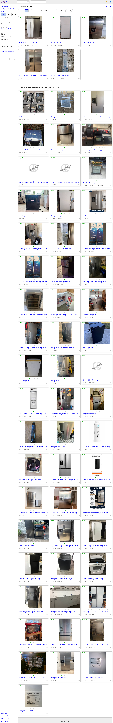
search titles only (7, 18)
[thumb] (23, 10)
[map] (30, 10)
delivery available (7, 47)
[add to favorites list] (20, 45)
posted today (6, 22)
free (3, 34)
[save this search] (110, 6)
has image (5, 20)
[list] (20, 10)
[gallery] (26, 10)
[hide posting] (47, 45)
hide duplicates (6, 24)
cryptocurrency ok (7, 49)
